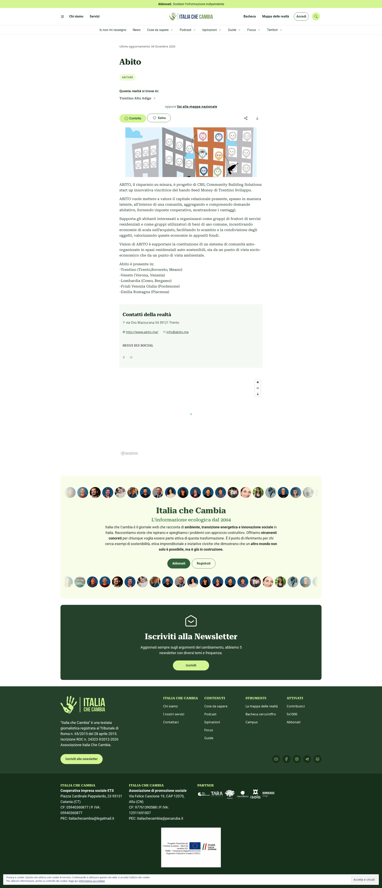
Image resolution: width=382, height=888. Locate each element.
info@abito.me (178, 332)
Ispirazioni (212, 722)
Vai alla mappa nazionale (197, 106)
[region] (191, 417)
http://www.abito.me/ (142, 332)
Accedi (301, 16)
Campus (252, 722)
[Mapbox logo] (129, 453)
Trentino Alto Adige (135, 98)
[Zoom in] (258, 382)
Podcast (210, 714)
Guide (208, 738)
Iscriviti (191, 665)
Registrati (203, 563)
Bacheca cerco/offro (261, 714)
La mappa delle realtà (262, 706)
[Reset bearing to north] (258, 394)
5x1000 (292, 714)
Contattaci (171, 722)
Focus (208, 730)
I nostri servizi (173, 714)
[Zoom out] (258, 388)
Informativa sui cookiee (92, 881)
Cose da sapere (215, 706)
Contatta (135, 118)
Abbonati (178, 563)
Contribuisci (296, 706)
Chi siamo (170, 706)
